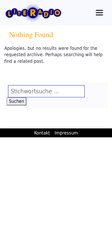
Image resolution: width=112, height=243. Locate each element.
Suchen (17, 101)
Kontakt (42, 133)
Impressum (66, 133)
